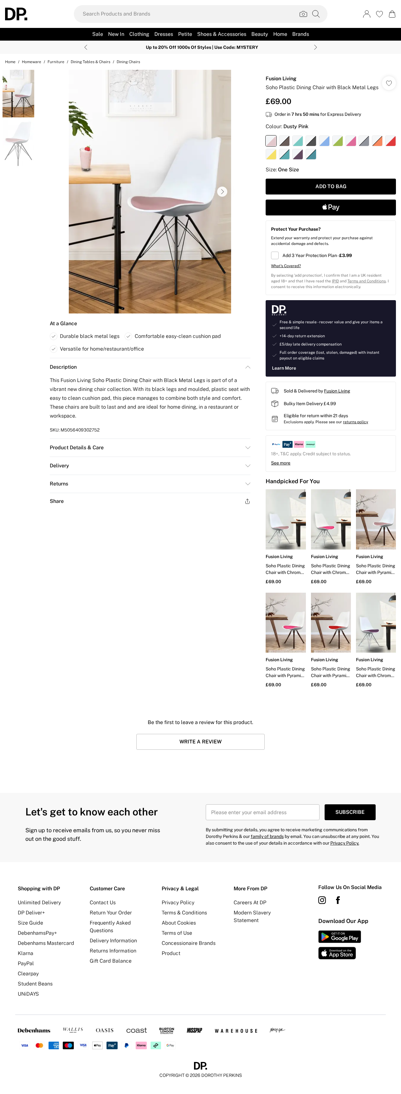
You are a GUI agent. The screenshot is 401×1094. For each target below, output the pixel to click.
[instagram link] (322, 900)
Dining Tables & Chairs (90, 62)
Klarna (25, 953)
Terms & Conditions (184, 913)
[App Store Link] (339, 944)
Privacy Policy (178, 903)
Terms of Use (177, 933)
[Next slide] (316, 47)
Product (171, 953)
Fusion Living (281, 79)
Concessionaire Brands (189, 943)
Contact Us (103, 903)
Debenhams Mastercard (46, 943)
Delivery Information (113, 941)
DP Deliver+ (31, 913)
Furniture (56, 62)
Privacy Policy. (344, 843)
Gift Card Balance (111, 961)
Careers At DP (250, 903)
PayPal (26, 963)
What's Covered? (286, 266)
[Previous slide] (86, 47)
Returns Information (113, 951)
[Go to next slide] (222, 192)
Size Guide (30, 923)
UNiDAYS (28, 994)
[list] (150, 191)
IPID (335, 281)
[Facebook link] (338, 900)
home (10, 62)
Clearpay (28, 974)
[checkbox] (331, 255)
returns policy (355, 422)
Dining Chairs (128, 62)
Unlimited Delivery (39, 903)
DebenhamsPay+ (37, 933)
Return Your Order (111, 913)
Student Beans (35, 984)
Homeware (31, 62)
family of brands (267, 836)
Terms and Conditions (366, 281)
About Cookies (179, 923)
